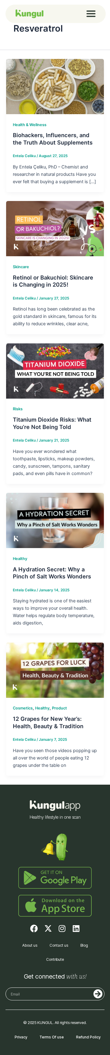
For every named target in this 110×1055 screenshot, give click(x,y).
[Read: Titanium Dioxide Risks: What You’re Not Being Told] (55, 370)
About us (29, 945)
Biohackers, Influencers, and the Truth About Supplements (53, 139)
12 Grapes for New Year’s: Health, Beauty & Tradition (48, 722)
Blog (84, 945)
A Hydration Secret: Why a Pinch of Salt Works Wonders (52, 573)
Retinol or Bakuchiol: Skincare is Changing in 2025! (53, 281)
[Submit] (86, 994)
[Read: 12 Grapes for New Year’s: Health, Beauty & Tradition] (55, 670)
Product (59, 708)
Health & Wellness (29, 124)
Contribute (55, 959)
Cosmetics (23, 708)
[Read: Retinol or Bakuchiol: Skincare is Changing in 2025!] (55, 228)
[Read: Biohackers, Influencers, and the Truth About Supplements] (55, 86)
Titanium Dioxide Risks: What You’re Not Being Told (52, 423)
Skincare (21, 267)
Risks (18, 409)
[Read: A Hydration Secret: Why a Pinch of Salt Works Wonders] (55, 520)
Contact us (59, 945)
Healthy (20, 558)
